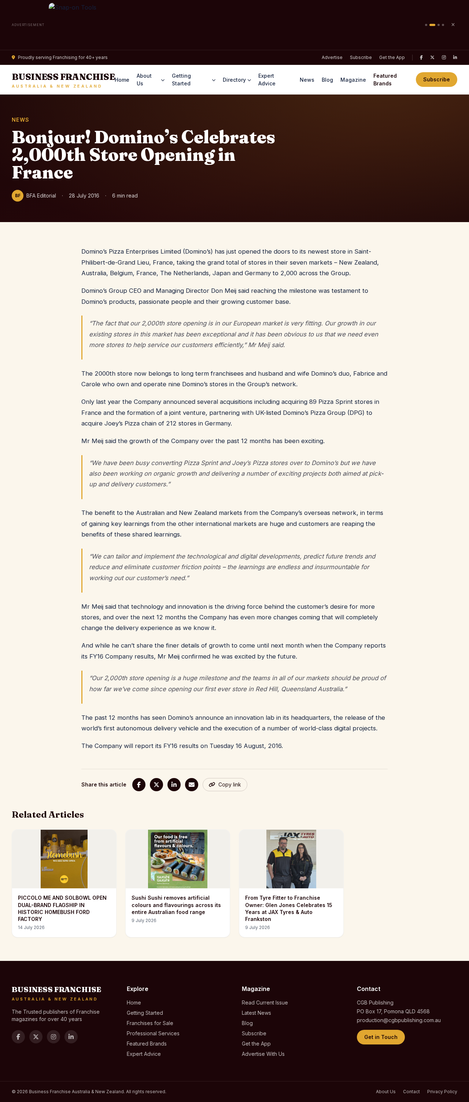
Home (122, 80)
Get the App (392, 57)
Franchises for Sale (150, 1023)
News (307, 80)
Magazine (353, 80)
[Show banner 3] (438, 25)
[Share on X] (156, 784)
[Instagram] (444, 57)
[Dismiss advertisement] (452, 25)
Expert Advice (267, 79)
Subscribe (361, 57)
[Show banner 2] (432, 25)
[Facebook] (421, 57)
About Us (144, 79)
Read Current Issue (265, 1002)
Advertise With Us (263, 1054)
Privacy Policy (442, 1091)
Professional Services (153, 1033)
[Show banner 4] (443, 25)
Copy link (229, 784)
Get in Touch (381, 1037)
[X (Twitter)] (432, 57)
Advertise (332, 57)
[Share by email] (191, 784)
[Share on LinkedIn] (174, 784)
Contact (411, 1091)
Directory (234, 80)
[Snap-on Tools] (235, 25)
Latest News (256, 1013)
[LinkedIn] (455, 57)
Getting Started (181, 79)
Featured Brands (385, 79)
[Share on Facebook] (138, 784)
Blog (327, 80)
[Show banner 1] (426, 25)
